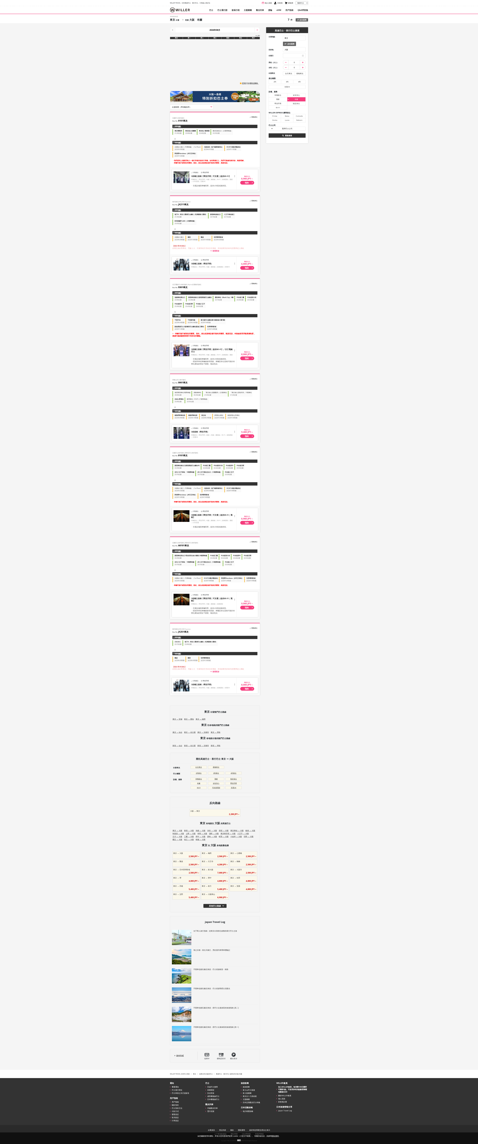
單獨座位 (198, 779)
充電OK (233, 788)
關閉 (239, 1140)
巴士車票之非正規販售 (180, 1093)
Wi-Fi (199, 788)
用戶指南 (289, 10)
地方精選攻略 (248, 1111)
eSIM (278, 10)
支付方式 (180, 1055)
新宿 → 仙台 (177, 745)
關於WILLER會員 (284, 1095)
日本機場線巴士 (213, 1099)
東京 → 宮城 (177, 719)
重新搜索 (288, 135)
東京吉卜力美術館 (250, 1096)
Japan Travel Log (285, 1110)
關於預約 (175, 1105)
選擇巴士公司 (287, 128)
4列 (299, 82)
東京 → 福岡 (200, 719)
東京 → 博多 (215, 732)
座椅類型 (210, 1090)
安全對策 (210, 1093)
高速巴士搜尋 (212, 1087)
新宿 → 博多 (215, 745)
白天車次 (198, 767)
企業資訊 (211, 1130)
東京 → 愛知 (189, 719)
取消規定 (175, 1117)
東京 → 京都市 (203, 732)
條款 (232, 1130)
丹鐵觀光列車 (212, 1108)
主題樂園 (248, 10)
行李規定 (175, 1120)
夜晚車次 (216, 767)
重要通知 (175, 1087)
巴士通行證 (222, 10)
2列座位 (199, 773)
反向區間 (302, 20)
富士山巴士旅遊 (249, 1090)
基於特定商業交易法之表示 (259, 1130)
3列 (287, 82)
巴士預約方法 (177, 1108)
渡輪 (270, 10)
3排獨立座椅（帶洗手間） (202, 263)
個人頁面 (281, 1098)
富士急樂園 (247, 1093)
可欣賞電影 (216, 788)
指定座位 (233, 779)
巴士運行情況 (177, 1090)
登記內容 (222, 1130)
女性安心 (216, 783)
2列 (275, 82)
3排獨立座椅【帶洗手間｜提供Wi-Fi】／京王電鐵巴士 (212, 350)
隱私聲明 (241, 1130)
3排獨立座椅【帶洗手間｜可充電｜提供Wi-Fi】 (211, 176)
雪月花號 (210, 1111)
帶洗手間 (233, 783)
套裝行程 (236, 10)
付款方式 (175, 1111)
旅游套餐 (246, 1087)
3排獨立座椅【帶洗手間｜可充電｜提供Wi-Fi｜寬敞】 (212, 516)
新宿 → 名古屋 (190, 745)
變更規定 (175, 1114)
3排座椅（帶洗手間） (200, 431)
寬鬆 (216, 779)
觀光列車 (260, 10)
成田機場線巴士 (213, 1096)
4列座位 (233, 773)
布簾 (198, 783)
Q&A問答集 (303, 10)
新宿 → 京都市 (203, 745)
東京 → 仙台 (177, 732)
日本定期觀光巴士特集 (251, 1102)
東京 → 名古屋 (190, 732)
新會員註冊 (282, 1102)
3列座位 (216, 773)
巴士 (211, 10)
